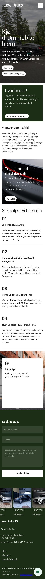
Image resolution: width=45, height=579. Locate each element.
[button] (40, 5)
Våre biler (6, 555)
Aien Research (26, 574)
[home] (12, 5)
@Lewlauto (18, 514)
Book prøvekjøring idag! (14, 73)
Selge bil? (8, 68)
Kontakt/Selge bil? (10, 559)
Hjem (4, 551)
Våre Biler (10, 198)
